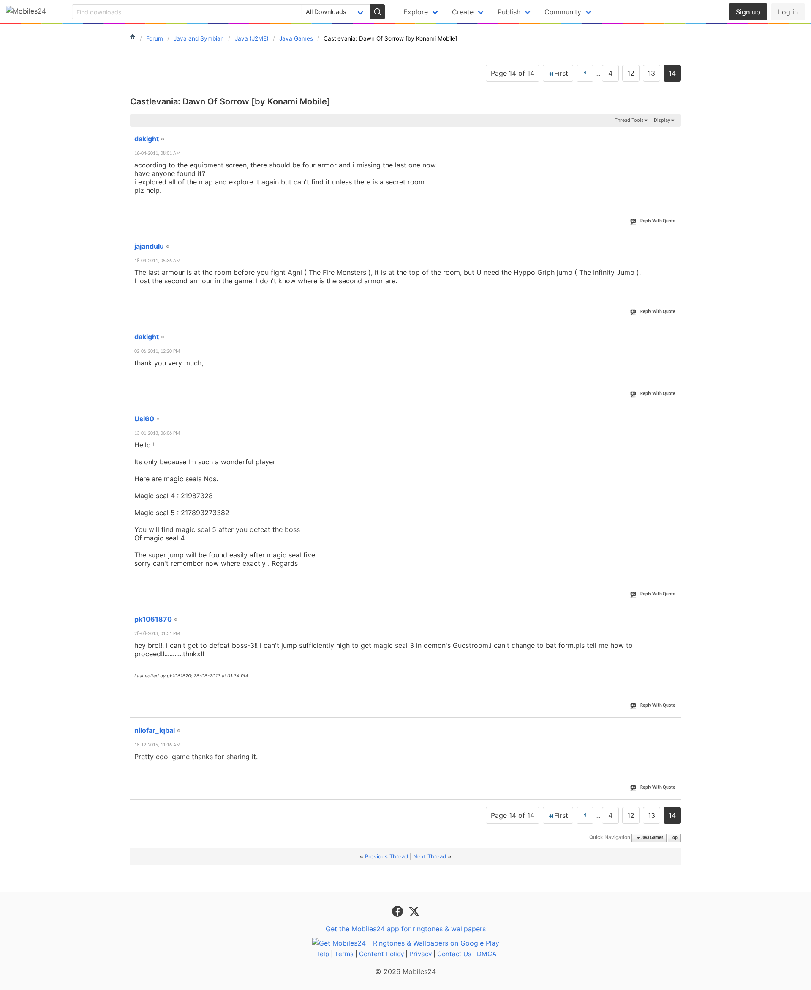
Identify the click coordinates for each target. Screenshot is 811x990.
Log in (788, 12)
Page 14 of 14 (512, 73)
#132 (672, 241)
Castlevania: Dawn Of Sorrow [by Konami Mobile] (230, 101)
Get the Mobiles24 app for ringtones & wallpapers (406, 928)
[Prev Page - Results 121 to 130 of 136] (585, 73)
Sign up (748, 12)
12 (630, 73)
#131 (672, 134)
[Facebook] (398, 911)
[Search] (377, 11)
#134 (672, 414)
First (561, 73)
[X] (413, 911)
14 (672, 73)
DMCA (486, 954)
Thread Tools (629, 120)
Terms (344, 954)
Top (674, 838)
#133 (672, 332)
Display (662, 120)
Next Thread (429, 856)
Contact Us (454, 954)
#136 (672, 725)
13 (651, 73)
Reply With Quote (657, 221)
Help (322, 954)
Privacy (420, 954)
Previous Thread (386, 856)
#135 (672, 614)
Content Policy (381, 954)
